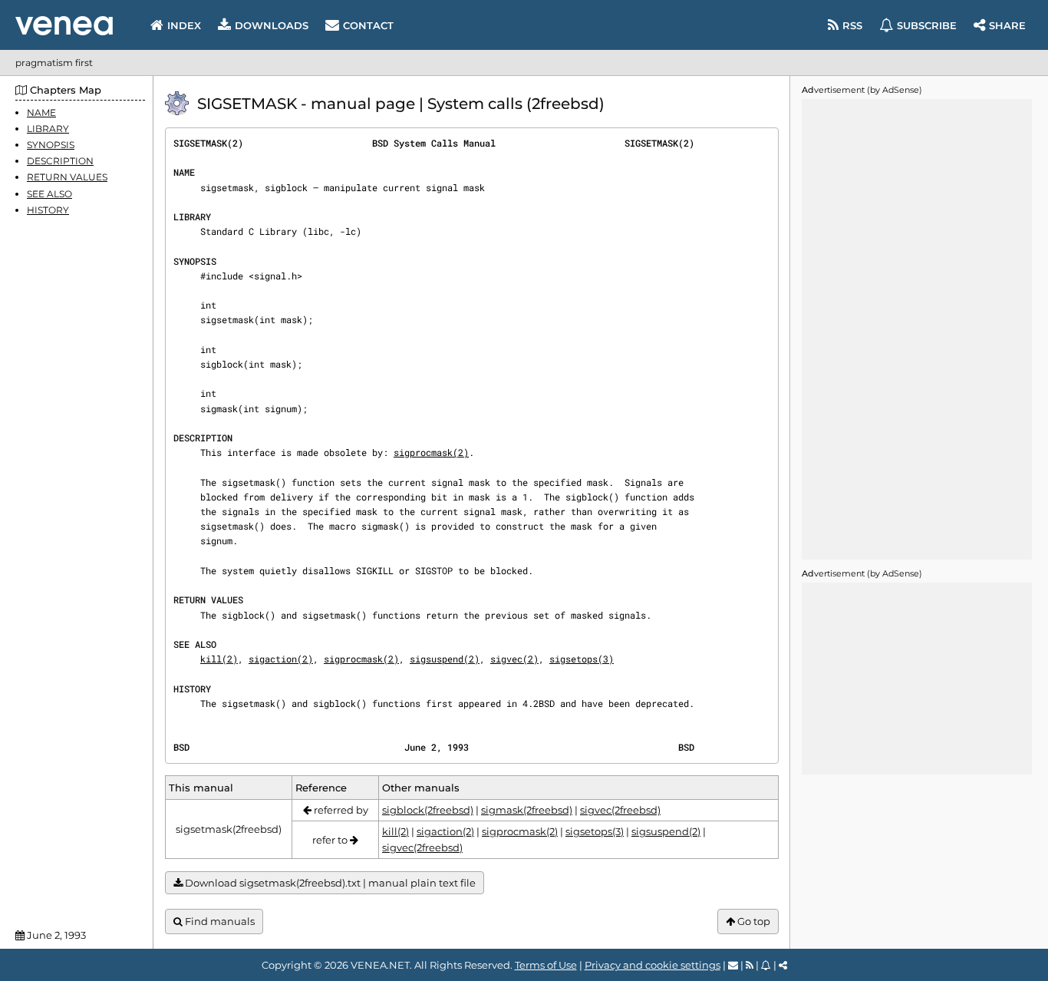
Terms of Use (546, 965)
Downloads (271, 25)
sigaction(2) (281, 658)
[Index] (64, 25)
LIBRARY (48, 128)
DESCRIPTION (60, 161)
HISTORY (48, 210)
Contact (368, 25)
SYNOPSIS (50, 144)
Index (184, 25)
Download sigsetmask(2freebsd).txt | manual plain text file (329, 883)
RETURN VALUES (67, 177)
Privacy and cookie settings (652, 965)
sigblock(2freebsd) (427, 810)
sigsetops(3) (581, 658)
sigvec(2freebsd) (620, 810)
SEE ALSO (49, 194)
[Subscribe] (766, 965)
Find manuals (219, 921)
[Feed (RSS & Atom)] (749, 965)
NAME (41, 112)
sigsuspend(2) (445, 658)
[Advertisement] (917, 329)
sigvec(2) (514, 658)
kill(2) (219, 658)
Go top (752, 921)
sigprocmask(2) (431, 452)
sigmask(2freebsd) (526, 810)
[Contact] (733, 965)
